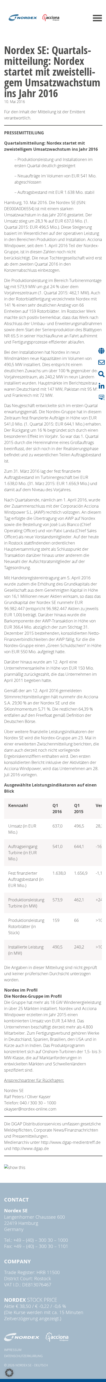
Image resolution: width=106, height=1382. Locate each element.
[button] (9, 1373)
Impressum (12, 1350)
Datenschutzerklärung (23, 1356)
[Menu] (97, 18)
